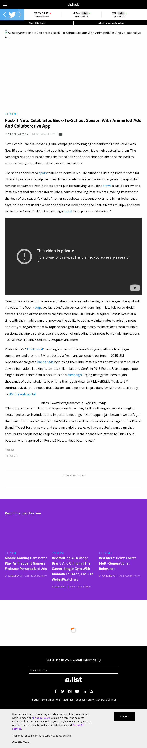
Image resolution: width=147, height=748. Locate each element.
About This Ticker (37, 22)
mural (68, 211)
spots (43, 173)
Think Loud (34, 349)
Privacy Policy (41, 718)
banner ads (45, 362)
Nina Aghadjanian (18, 134)
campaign (75, 375)
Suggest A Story (85, 699)
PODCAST (58, 553)
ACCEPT (124, 716)
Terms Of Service (50, 699)
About (34, 699)
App (38, 307)
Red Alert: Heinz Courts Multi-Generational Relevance (117, 563)
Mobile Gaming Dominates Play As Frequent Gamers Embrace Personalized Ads (26, 563)
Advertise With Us (106, 699)
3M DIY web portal (22, 394)
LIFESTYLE (11, 553)
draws (107, 186)
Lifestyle (11, 113)
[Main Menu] (5, 4)
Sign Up (102, 3)
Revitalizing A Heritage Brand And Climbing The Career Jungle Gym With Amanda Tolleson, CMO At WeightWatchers (72, 568)
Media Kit (68, 699)
